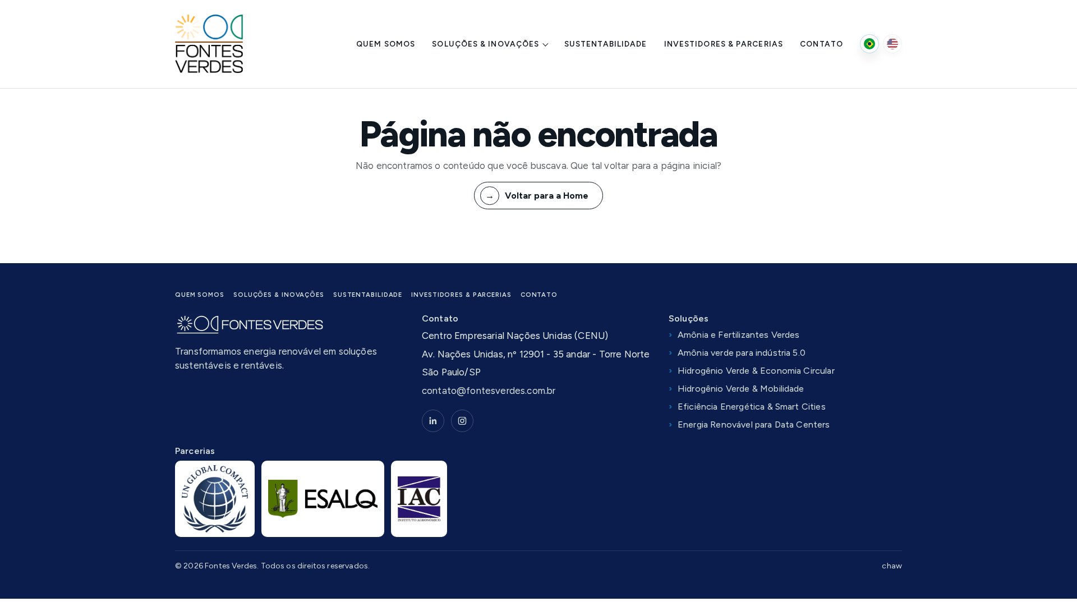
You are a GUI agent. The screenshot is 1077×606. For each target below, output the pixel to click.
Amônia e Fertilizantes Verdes (739, 334)
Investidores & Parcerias (723, 43)
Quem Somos (385, 43)
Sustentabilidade (605, 43)
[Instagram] (462, 421)
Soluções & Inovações (485, 43)
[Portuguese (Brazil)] (869, 43)
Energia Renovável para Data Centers (754, 424)
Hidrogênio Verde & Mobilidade (741, 388)
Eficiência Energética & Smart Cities (752, 406)
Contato (821, 43)
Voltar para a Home (546, 195)
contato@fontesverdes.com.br (488, 390)
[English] (892, 43)
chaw (892, 566)
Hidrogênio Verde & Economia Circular (756, 370)
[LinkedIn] (433, 421)
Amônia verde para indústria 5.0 (742, 352)
